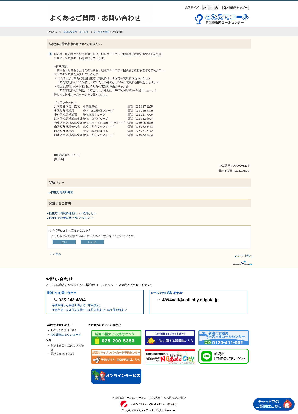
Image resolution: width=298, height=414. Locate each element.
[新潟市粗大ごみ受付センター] (116, 330)
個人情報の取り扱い (175, 397)
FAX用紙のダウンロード (66, 334)
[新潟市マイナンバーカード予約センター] (116, 348)
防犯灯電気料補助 (62, 192)
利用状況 (155, 397)
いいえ (92, 241)
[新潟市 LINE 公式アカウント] (223, 348)
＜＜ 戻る (55, 254)
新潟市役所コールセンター (76, 32)
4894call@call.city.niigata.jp (190, 299)
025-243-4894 (72, 299)
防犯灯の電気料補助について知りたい (72, 213)
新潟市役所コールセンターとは (129, 397)
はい (64, 241)
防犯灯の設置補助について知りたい (71, 217)
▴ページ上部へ (243, 255)
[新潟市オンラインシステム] (116, 368)
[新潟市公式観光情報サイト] (170, 348)
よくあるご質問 (101, 32)
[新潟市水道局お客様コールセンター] (223, 330)
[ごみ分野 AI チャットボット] (170, 330)
